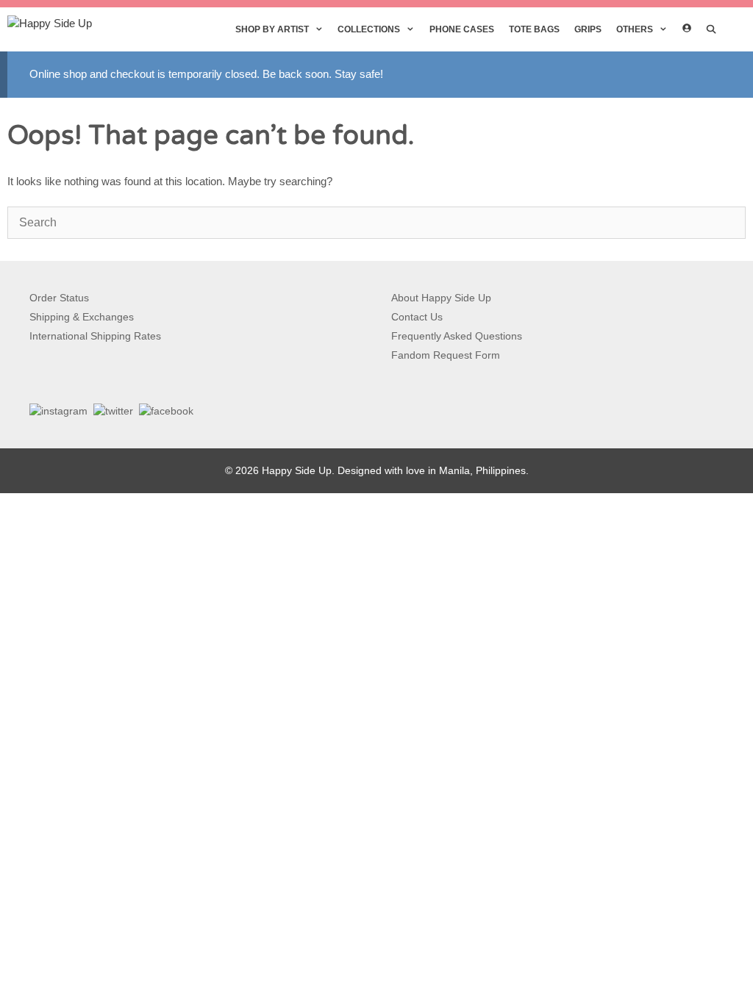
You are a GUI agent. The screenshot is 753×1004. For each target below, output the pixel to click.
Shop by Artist (272, 29)
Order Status (59, 298)
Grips (588, 29)
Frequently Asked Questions (456, 336)
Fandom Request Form (445, 355)
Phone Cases (461, 29)
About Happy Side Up (441, 298)
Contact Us (417, 317)
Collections (369, 29)
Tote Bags (534, 29)
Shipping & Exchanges (81, 317)
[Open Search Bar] (711, 29)
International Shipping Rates (95, 336)
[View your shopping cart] (735, 29)
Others (634, 29)
